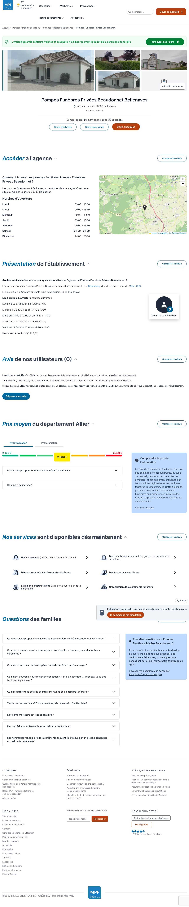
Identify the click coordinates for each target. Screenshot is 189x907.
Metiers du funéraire (12, 866)
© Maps (163, 233)
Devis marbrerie (63, 127)
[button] (182, 179)
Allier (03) (135, 286)
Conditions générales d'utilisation (18, 833)
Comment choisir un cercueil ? (16, 779)
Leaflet (154, 233)
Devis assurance (94, 127)
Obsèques (45, 5)
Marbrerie (65, 5)
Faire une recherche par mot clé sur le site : (87, 812)
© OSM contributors (178, 233)
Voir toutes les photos (172, 86)
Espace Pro (7, 861)
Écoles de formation (11, 870)
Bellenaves (94, 286)
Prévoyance (87, 5)
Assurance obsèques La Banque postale (151, 786)
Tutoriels (6, 857)
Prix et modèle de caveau (79, 779)
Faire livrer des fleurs (167, 41)
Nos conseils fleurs (11, 853)
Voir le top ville (9, 816)
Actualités (77, 17)
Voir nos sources (144, 507)
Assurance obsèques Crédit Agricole (149, 795)
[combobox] (140, 12)
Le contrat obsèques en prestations (149, 791)
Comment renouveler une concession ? (85, 784)
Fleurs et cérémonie (50, 17)
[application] (143, 204)
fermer (182, 600)
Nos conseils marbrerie (78, 775)
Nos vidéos (7, 849)
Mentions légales (10, 841)
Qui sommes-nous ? (11, 820)
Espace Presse (9, 874)
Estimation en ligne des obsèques (152, 818)
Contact (6, 828)
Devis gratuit (141, 824)
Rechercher (101, 818)
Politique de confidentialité (15, 837)
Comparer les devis (172, 158)
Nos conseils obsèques (13, 775)
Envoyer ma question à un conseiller (149, 670)
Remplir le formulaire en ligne (145, 674)
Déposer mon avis (16, 396)
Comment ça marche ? (13, 824)
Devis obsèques (126, 126)
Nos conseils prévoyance (144, 775)
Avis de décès (9, 798)
